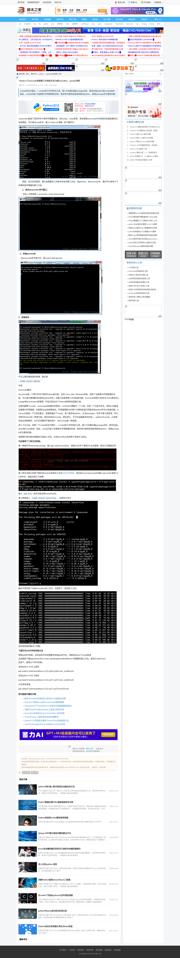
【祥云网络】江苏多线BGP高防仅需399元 (144, 49)
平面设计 (144, 19)
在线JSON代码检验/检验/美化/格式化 (142, 289)
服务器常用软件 (34, 2)
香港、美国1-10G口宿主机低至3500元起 (107, 46)
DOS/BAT (27, 24)
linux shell (129, 24)
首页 (27, 74)
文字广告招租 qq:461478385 (103, 36)
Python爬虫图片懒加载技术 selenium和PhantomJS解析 (148, 217)
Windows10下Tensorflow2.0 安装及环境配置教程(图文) (48, 706)
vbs (20, 24)
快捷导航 (158, 2)
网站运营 (131, 19)
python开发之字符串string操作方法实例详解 (144, 242)
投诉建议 (108, 950)
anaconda (26, 772)
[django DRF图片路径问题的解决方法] (27, 836)
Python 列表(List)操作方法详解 (141, 138)
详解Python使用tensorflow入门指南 (54, 880)
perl (52, 24)
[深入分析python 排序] (27, 867)
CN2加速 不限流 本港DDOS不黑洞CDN (70, 36)
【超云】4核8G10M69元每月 (66, 52)
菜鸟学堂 (21, 2)
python (46, 24)
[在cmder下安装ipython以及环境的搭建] (27, 898)
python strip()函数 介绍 (138, 149)
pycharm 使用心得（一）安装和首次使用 (145, 152)
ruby (93, 24)
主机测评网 (47, 2)
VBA (67, 24)
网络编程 (47, 19)
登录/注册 (121, 2)
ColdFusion (85, 24)
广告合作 (71, 950)
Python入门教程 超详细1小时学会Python (145, 127)
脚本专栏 (60, 19)
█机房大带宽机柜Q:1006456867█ (141, 39)
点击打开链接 (68, 473)
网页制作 (35, 19)
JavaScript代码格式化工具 (138, 271)
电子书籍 (106, 19)
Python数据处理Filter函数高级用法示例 (55, 802)
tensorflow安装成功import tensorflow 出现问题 (44, 713)
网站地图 (99, 950)
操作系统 (119, 19)
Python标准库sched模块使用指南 (53, 818)
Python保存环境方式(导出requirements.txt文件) (145, 239)
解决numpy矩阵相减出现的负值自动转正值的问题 (147, 235)
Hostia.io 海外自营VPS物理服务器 (105, 39)
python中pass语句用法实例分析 (52, 911)
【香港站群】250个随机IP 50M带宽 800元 (71, 46)
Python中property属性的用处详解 (140, 246)
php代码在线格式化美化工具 (139, 278)
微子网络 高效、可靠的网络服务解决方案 (107, 49)
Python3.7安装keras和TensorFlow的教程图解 (44, 702)
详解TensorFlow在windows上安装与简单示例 (44, 710)
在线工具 (57, 2)
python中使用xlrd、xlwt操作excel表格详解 (145, 156)
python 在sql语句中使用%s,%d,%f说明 (142, 224)
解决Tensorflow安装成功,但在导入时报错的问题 (45, 699)
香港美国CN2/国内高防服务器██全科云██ (35, 55)
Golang (144, 24)
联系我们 (81, 950)
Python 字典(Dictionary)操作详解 (142, 141)
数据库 (84, 19)
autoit (99, 24)
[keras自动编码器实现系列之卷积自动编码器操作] (27, 851)
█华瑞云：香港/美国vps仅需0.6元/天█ (106, 52)
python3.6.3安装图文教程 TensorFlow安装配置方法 (46, 721)
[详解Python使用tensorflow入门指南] (27, 882)
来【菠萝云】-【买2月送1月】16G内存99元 (36, 39)
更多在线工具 (133, 300)
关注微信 (147, 2)
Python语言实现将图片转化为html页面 (55, 926)
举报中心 (134, 2)
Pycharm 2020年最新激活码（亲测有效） (145, 145)
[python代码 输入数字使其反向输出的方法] (27, 789)
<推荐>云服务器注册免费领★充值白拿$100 (35, 36)
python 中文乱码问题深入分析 (141, 160)
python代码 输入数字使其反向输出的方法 (56, 787)
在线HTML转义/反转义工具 (138, 286)
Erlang (152, 24)
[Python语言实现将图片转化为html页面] (27, 929)
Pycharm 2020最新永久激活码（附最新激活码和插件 (149, 130)
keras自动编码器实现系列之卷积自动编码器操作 (59, 849)
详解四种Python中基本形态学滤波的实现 (143, 213)
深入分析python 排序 (47, 864)
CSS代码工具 (133, 267)
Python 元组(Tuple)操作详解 (140, 134)
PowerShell (119, 24)
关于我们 (62, 950)
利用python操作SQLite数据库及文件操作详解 (145, 228)
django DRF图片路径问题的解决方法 (54, 833)
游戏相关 (60, 24)
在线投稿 (117, 950)
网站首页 (22, 19)
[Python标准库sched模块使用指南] (27, 820)
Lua (137, 24)
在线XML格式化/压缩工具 (138, 275)
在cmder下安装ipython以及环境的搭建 (55, 895)
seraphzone (108, 24)
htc (40, 24)
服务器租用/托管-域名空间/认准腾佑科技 (143, 52)
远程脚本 (75, 24)
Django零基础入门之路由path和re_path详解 (144, 220)
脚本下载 (72, 19)
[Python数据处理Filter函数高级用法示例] (27, 805)
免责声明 (90, 950)
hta (35, 24)
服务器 (95, 19)
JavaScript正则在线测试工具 (138, 293)
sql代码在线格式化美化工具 (138, 282)
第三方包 (34, 772)
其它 (158, 24)
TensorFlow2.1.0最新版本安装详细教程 (41, 717)
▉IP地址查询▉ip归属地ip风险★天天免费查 (72, 43)
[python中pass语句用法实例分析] (27, 913)
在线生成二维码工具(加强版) (139, 297)
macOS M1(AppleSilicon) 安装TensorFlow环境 (44, 724)
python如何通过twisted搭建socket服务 (142, 231)
